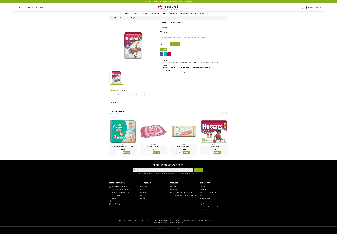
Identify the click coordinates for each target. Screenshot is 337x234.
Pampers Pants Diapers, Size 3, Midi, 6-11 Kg (123, 146)
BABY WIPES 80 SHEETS (153, 146)
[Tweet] (165, 54)
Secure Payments (205, 198)
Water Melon (164, 220)
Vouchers (142, 198)
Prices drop (173, 186)
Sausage (136, 220)
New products (173, 189)
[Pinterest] (169, 54)
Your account (145, 182)
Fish (124, 220)
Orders (141, 189)
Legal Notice (203, 189)
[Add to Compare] (134, 124)
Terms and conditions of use (208, 192)
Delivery (202, 186)
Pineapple (148, 220)
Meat (119, 220)
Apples (172, 220)
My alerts (142, 201)
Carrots (207, 220)
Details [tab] (122, 90)
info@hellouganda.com (119, 204)
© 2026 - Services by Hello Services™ (168, 229)
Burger (142, 220)
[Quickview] (134, 128)
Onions (201, 220)
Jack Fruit (156, 220)
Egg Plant (171, 222)
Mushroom (164, 222)
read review (163, 27)
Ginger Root (179, 222)
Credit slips (143, 192)
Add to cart (175, 44)
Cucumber (214, 220)
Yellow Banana (186, 220)
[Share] (161, 54)
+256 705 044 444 (117, 201)
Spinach (156, 222)
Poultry (130, 220)
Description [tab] (114, 90)
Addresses (142, 195)
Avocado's (194, 220)
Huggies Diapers (214, 146)
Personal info (143, 186)
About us (202, 195)
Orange (178, 220)
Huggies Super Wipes (183, 146)
